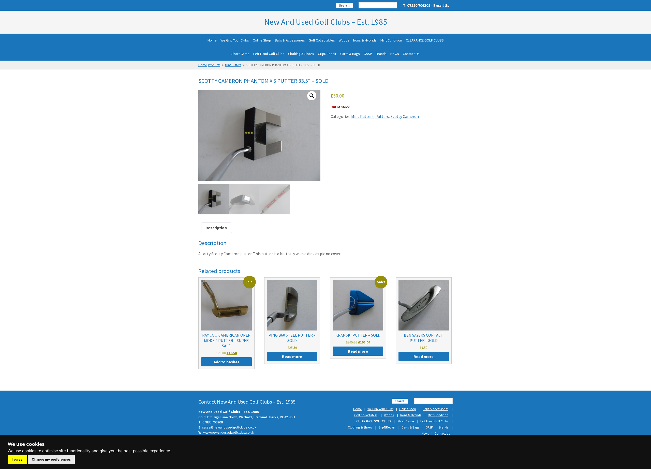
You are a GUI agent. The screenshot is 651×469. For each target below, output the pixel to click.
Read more (292, 356)
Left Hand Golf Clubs (268, 53)
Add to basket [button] (226, 361)
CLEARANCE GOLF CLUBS (425, 40)
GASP (368, 53)
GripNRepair (327, 53)
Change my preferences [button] (51, 459)
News (394, 53)
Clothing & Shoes (301, 53)
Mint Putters (233, 65)
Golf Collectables (322, 40)
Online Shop (262, 40)
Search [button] (344, 5)
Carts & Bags (350, 53)
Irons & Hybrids (365, 40)
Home (212, 40)
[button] (311, 95)
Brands (381, 53)
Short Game (240, 53)
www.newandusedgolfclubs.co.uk (228, 432)
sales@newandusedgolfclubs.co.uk (229, 427)
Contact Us (411, 53)
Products (214, 65)
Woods (344, 40)
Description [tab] (216, 227)
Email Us (441, 5)
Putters (382, 116)
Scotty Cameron (405, 116)
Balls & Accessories (290, 40)
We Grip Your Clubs (234, 40)
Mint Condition (391, 40)
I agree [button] (17, 459)
